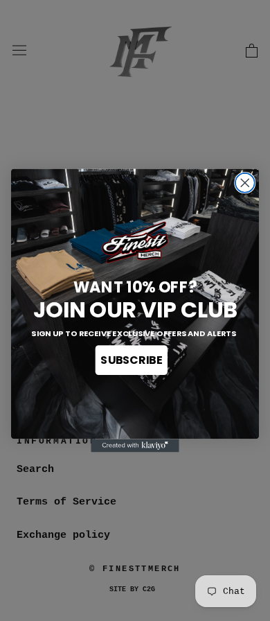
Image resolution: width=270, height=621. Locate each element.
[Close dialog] (245, 183)
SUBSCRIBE (130, 360)
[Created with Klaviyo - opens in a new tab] (135, 445)
